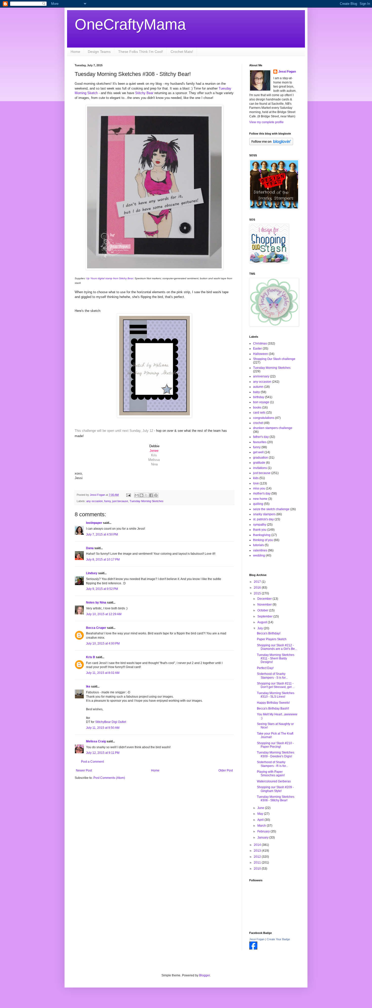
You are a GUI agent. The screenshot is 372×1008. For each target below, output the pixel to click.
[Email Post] (128, 494)
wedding (259, 555)
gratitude (259, 462)
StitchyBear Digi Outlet (110, 722)
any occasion (94, 501)
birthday (258, 397)
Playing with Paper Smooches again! (271, 773)
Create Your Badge (278, 939)
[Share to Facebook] (151, 495)
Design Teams (99, 52)
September (265, 616)
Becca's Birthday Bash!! (273, 708)
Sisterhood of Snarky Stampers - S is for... (272, 675)
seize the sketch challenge (271, 509)
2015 (258, 593)
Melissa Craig (96, 741)
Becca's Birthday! (268, 633)
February (264, 831)
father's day (261, 437)
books (257, 407)
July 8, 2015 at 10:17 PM (103, 559)
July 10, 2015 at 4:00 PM (103, 643)
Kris (154, 455)
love (256, 483)
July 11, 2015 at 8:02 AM (102, 673)
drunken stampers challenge (272, 428)
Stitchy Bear (144, 93)
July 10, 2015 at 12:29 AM (103, 614)
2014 (258, 845)
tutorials (258, 545)
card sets (259, 412)
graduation (260, 457)
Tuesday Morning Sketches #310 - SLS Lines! (275, 694)
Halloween (260, 354)
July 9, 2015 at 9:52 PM (102, 589)
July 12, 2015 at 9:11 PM (102, 753)
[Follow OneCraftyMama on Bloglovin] (271, 144)
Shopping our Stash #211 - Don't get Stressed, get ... (276, 685)
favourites (259, 442)
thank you (259, 529)
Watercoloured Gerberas (274, 781)
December (265, 598)
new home (260, 499)
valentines (260, 550)
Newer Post (84, 770)
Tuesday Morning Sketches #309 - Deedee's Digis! (275, 754)
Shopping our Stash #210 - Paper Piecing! (275, 744)
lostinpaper (94, 523)
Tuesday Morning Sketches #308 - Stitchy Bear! (275, 798)
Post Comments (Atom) (109, 778)
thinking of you (263, 540)
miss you (259, 488)
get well (258, 452)
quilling (258, 504)
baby (256, 392)
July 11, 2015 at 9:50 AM (102, 728)
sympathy (259, 524)
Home (75, 52)
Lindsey (91, 573)
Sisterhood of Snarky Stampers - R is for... (272, 763)
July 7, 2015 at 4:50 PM (102, 534)
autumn (258, 387)
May (260, 814)
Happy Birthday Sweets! (273, 702)
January (263, 837)
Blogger (204, 975)
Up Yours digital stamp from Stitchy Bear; (110, 278)
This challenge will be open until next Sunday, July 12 (114, 431)
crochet (258, 423)
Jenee (154, 451)
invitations (260, 468)
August (262, 622)
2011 (258, 862)
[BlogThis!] (141, 495)
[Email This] (136, 495)
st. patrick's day (263, 519)
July (260, 628)
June (261, 808)
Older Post (225, 770)
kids (256, 478)
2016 (258, 587)
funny (107, 501)
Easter (257, 348)
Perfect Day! (265, 668)
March (262, 825)
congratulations (263, 418)
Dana (90, 548)
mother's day (262, 493)
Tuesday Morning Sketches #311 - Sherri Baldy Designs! (275, 658)
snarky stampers (264, 514)
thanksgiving (262, 535)
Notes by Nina (96, 602)
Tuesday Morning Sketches (146, 501)
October (263, 610)
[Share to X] (146, 495)
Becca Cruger (96, 628)
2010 (258, 868)
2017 (258, 582)
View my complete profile (266, 122)
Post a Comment (92, 761)
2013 (258, 850)
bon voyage (261, 402)
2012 (258, 857)
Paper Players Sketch (271, 639)
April (260, 820)
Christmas (260, 343)
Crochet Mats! (182, 52)
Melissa (154, 460)
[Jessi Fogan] (253, 948)
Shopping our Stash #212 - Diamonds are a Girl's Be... (277, 647)
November (265, 604)
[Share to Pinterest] (155, 495)
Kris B (90, 657)
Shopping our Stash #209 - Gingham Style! (275, 788)
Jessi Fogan (287, 71)
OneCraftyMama (130, 24)
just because (120, 501)
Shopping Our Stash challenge (274, 359)
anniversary (261, 376)
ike (88, 686)
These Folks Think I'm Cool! (140, 52)
